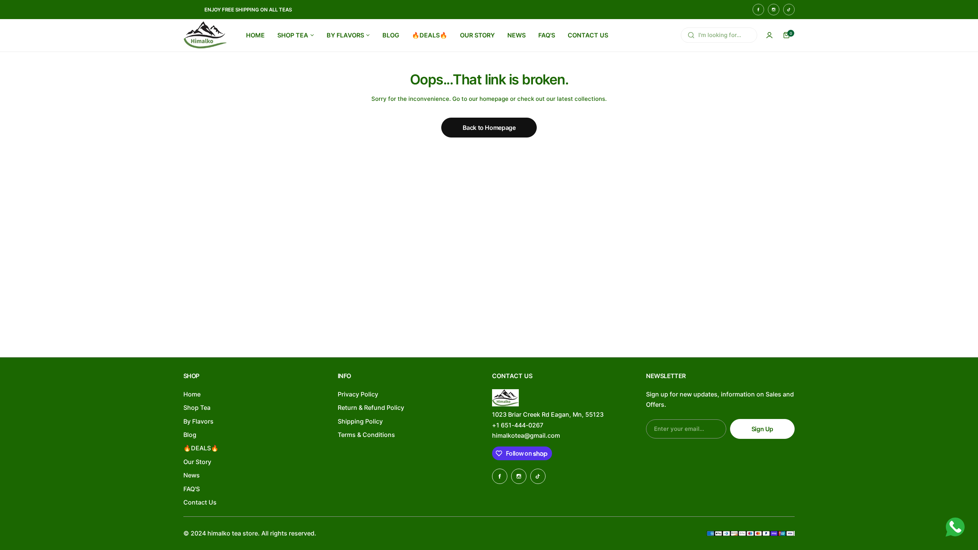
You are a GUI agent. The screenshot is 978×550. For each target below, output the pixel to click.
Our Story (197, 462)
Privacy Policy (358, 394)
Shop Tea (196, 407)
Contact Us (200, 502)
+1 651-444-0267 (517, 425)
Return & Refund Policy (371, 407)
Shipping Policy (360, 421)
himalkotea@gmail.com (526, 435)
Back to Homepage (489, 127)
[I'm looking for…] (691, 35)
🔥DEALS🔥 (201, 448)
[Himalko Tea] (205, 35)
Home (192, 394)
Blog (189, 434)
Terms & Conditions (366, 434)
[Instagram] (773, 9)
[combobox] (719, 35)
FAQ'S (191, 489)
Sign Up (762, 429)
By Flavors (198, 421)
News (191, 475)
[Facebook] (758, 9)
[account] (769, 35)
